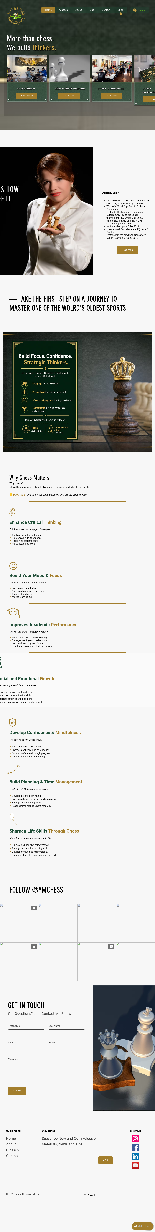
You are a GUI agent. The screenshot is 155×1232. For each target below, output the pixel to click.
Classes (12, 1150)
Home (11, 1138)
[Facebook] (135, 1147)
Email (11, 1042)
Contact (12, 1156)
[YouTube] (135, 1165)
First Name (14, 1026)
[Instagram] (135, 1138)
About (11, 1144)
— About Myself (109, 192)
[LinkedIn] (135, 1156)
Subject (53, 1042)
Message (13, 1059)
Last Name (54, 1026)
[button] (121, 13)
